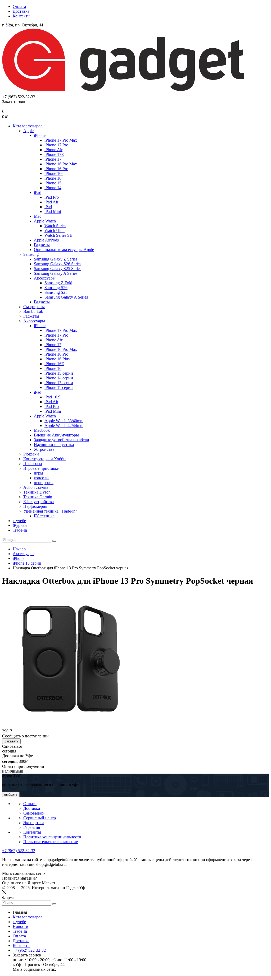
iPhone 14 (52, 187)
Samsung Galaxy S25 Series (57, 268)
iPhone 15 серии (58, 373)
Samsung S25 (55, 292)
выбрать (10, 794)
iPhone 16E (54, 363)
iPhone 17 (52, 159)
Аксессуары (45, 278)
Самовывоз (33, 813)
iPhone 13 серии (58, 382)
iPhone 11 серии (58, 387)
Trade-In (20, 530)
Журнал (20, 525)
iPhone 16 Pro (56, 168)
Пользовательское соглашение (50, 841)
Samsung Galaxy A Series (55, 273)
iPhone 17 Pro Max (60, 140)
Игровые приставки (41, 468)
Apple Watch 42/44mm (63, 425)
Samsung (31, 254)
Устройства (44, 449)
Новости (20, 926)
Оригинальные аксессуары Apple (64, 249)
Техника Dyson (37, 492)
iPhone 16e (53, 173)
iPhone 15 (52, 183)
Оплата (19, 6)
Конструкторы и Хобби (44, 459)
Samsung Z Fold (58, 283)
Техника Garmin (37, 497)
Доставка (21, 11)
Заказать (11, 741)
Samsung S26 (55, 287)
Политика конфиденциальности (52, 837)
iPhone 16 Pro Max (60, 164)
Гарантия (31, 827)
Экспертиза (33, 822)
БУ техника (44, 516)
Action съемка (35, 487)
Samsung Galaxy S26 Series (57, 264)
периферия (43, 482)
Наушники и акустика (54, 444)
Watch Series (55, 226)
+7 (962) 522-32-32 (18, 850)
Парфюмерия (35, 506)
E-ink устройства (38, 501)
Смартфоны (34, 306)
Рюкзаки (31, 454)
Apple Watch (45, 221)
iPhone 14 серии (58, 378)
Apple (28, 130)
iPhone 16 (52, 178)
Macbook (42, 430)
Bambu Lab (33, 311)
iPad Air (51, 202)
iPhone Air (53, 149)
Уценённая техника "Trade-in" (50, 511)
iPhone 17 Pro (56, 145)
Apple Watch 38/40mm (63, 421)
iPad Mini (52, 211)
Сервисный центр (39, 818)
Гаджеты (42, 245)
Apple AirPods (46, 240)
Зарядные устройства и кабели (61, 440)
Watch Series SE (58, 235)
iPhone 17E (54, 154)
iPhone (40, 135)
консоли (41, 478)
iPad (37, 192)
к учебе (19, 520)
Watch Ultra (54, 230)
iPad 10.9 (52, 397)
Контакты (21, 16)
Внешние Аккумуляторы (56, 435)
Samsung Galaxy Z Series (55, 259)
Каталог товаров (28, 126)
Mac (37, 216)
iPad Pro (51, 197)
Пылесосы (32, 463)
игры (38, 473)
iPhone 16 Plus (57, 359)
